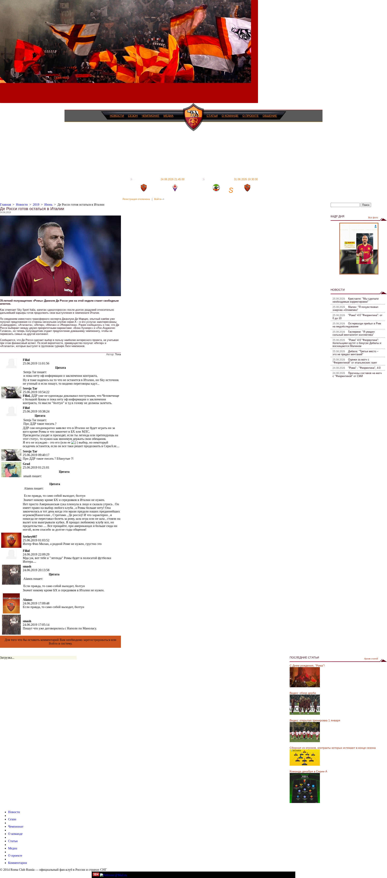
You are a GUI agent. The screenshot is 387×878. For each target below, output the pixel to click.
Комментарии (17, 862)
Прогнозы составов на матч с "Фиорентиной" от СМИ (357, 375)
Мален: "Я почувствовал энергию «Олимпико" (355, 308)
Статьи (212, 115)
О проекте (250, 115)
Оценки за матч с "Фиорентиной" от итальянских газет (355, 361)
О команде (230, 115)
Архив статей (371, 658)
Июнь (48, 204)
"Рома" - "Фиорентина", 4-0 (364, 367)
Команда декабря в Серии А (308, 771)
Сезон (133, 115)
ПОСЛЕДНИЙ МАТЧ (159, 179)
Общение (270, 115)
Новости (117, 115)
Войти (157, 199)
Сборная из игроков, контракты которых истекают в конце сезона (333, 747)
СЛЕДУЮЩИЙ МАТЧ (232, 179)
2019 (36, 204)
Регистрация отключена (136, 199)
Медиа (168, 115)
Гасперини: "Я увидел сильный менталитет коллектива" (354, 333)
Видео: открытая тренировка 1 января (315, 720)
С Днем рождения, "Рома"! (307, 665)
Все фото (373, 217)
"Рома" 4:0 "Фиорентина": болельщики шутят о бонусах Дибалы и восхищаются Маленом (357, 343)
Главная (5, 204)
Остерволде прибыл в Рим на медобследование (357, 325)
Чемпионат (150, 115)
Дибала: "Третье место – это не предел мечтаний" (355, 353)
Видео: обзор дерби (303, 693)
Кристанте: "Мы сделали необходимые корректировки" (356, 300)
